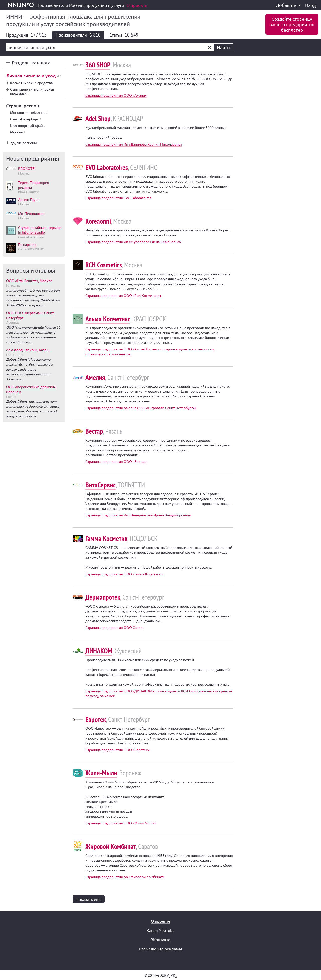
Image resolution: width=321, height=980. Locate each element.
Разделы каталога (31, 62)
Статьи (124, 34)
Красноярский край (28, 126)
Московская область (28, 113)
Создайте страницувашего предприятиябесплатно (291, 24)
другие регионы (24, 143)
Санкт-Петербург (25, 119)
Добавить (286, 5)
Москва (17, 132)
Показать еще (89, 899)
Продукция (26, 34)
